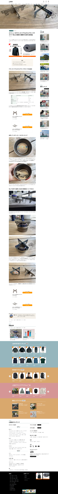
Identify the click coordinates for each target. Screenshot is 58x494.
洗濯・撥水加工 (15, 464)
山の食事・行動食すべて (24, 459)
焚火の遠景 (26, 469)
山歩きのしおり (11, 469)
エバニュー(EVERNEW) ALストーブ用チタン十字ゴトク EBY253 (17, 129)
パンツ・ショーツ (21, 432)
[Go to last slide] (9, 334)
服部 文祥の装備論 (22, 469)
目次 (22, 60)
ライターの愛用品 (23, 454)
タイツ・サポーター (15, 434)
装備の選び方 (18, 463)
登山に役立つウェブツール (12, 463)
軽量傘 (12, 448)
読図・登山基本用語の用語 (13, 484)
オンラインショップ (42, 343)
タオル (25, 447)
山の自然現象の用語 (12, 488)
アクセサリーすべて (19, 448)
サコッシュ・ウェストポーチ (18, 447)
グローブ (15, 448)
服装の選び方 (10, 464)
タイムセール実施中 (27, 113)
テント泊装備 (10, 441)
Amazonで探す (27, 114)
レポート (10, 453)
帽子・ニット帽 (24, 434)
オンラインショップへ (32, 456)
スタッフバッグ (24, 442)
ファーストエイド (15, 441)
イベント (31, 432)
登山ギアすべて (14, 443)
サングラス (10, 447)
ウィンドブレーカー (18, 433)
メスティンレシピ (18, 459)
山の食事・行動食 (11, 458)
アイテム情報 (39, 432)
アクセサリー (38, 441)
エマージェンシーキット (21, 441)
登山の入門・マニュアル (21, 464)
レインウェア (24, 430)
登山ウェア (10, 429)
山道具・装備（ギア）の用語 (13, 475)
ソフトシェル (10, 434)
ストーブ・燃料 (23, 327)
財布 (23, 447)
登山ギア (15, 327)
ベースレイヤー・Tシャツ (12, 432)
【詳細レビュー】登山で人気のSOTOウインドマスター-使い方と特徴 (16, 339)
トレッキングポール (15, 442)
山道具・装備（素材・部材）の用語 (14, 481)
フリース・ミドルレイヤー (12, 433)
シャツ (17, 432)
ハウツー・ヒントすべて (12, 466)
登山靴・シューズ (16, 439)
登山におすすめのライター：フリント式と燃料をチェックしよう (29, 339)
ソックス (20, 434)
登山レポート (10, 454)
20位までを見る (46, 88)
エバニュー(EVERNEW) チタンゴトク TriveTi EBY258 (17, 117)
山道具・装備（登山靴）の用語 (13, 478)
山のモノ (12, 327)
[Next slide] (35, 334)
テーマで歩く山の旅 (16, 469)
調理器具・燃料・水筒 (18, 327)
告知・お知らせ (35, 432)
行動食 (14, 459)
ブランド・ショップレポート (16, 454)
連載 (9, 468)
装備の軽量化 (22, 463)
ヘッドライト (10, 442)
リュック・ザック (11, 439)
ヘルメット (20, 442)
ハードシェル (23, 433)
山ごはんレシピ (11, 459)
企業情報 (26, 475)
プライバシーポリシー (27, 478)
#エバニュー (10, 36)
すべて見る (39, 427)
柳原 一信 (15, 314)
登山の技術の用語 (12, 485)
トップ (9, 327)
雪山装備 (10, 443)
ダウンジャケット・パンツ (12, 430)
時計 (13, 447)
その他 (10, 448)
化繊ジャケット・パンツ (19, 430)
